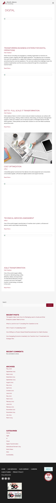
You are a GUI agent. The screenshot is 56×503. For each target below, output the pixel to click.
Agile (7, 435)
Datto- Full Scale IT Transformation (22, 111)
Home (3, 469)
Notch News (9, 449)
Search (4, 302)
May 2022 (9, 396)
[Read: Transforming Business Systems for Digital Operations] (28, 31)
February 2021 (10, 407)
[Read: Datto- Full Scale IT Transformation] (28, 90)
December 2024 (10, 377)
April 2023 (9, 388)
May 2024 (9, 385)
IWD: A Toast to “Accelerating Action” (16, 328)
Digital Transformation (12, 444)
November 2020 (10, 409)
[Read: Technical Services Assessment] (28, 199)
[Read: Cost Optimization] (28, 148)
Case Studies (6, 472)
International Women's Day (13, 446)
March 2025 (9, 374)
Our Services (12, 469)
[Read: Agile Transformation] (28, 249)
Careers (34, 469)
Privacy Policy (18, 472)
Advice (8, 433)
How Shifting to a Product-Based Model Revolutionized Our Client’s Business (27, 332)
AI (6, 438)
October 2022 (10, 390)
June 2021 (9, 404)
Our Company (24, 469)
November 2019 (10, 412)
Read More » (7, 68)
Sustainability (9, 454)
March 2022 (9, 398)
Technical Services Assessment (19, 218)
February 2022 (10, 401)
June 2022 (9, 393)
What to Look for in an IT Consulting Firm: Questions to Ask (22, 323)
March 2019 (9, 417)
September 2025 (10, 371)
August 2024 (9, 382)
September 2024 (10, 379)
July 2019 (8, 415)
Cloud (7, 441)
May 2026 (9, 369)
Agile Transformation (14, 268)
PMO (7, 452)
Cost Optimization (12, 167)
